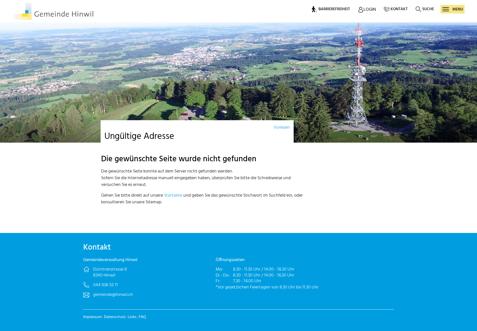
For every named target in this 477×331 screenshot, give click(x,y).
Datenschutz (115, 317)
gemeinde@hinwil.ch (113, 294)
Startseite (173, 195)
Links (132, 317)
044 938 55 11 (105, 285)
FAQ (142, 317)
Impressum (92, 317)
